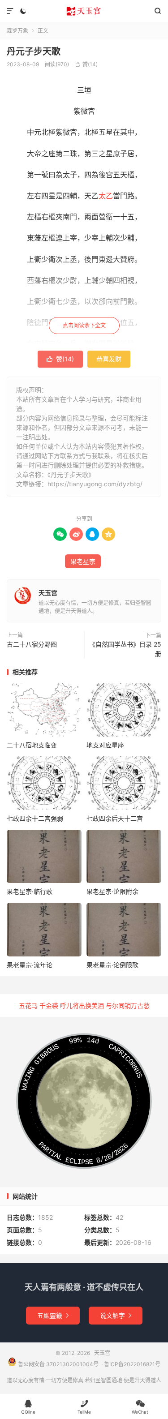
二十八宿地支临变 (32, 745)
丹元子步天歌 (33, 51)
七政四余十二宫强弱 (35, 818)
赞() (86, 64)
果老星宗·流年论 (29, 965)
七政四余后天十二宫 (114, 818)
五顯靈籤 (53, 1315)
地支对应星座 (105, 745)
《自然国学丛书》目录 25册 (125, 648)
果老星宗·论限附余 (112, 891)
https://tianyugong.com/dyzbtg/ (94, 484)
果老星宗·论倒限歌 (112, 965)
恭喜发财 (108, 359)
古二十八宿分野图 (32, 644)
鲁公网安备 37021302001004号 (58, 1364)
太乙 (106, 195)
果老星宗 (82, 561)
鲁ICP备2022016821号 (132, 1364)
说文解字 (115, 1315)
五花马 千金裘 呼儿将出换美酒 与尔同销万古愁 (84, 1005)
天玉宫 (84, 11)
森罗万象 (17, 30)
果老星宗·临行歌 (29, 891)
